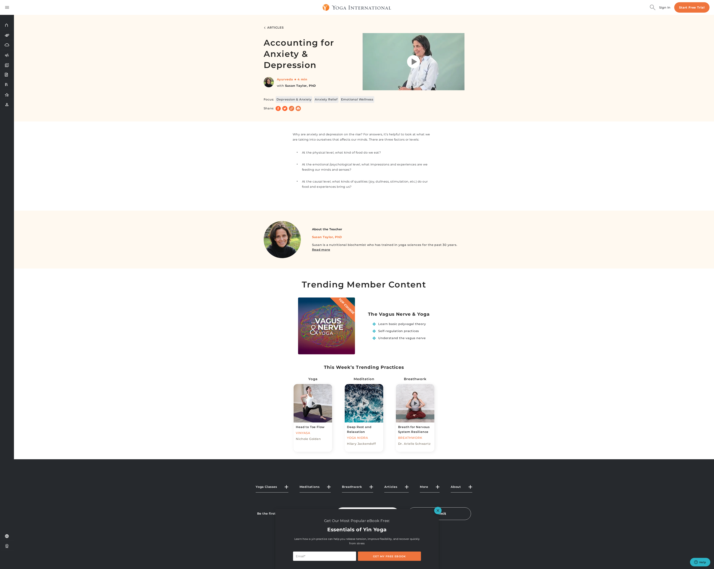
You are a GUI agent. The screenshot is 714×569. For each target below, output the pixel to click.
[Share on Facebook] (278, 108)
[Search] (652, 7)
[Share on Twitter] (284, 108)
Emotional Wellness (357, 99)
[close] (438, 510)
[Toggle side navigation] (7, 7)
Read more (321, 249)
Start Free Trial (692, 7)
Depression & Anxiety (293, 99)
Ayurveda (285, 79)
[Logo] (357, 7)
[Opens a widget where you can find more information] (700, 562)
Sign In (665, 7)
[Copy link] (291, 108)
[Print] (298, 108)
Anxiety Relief (326, 99)
